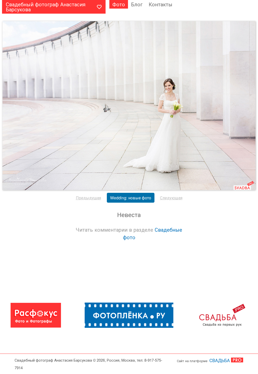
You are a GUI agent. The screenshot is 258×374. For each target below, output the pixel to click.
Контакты (160, 4)
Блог (137, 4)
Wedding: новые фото (130, 198)
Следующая (171, 198)
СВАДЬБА (219, 360)
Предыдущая (88, 198)
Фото (118, 4)
